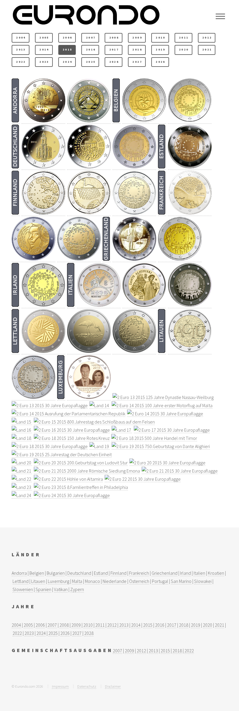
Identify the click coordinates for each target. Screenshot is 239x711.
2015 (67, 49)
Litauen (38, 581)
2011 (184, 37)
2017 (114, 49)
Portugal (160, 581)
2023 (44, 62)
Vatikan (61, 589)
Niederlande (114, 581)
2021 (207, 49)
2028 (160, 62)
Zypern (77, 589)
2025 (91, 62)
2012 (207, 37)
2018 (137, 49)
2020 (184, 49)
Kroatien (216, 573)
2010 (160, 37)
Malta (77, 581)
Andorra (19, 573)
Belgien (36, 573)
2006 (67, 37)
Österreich (139, 581)
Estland (101, 573)
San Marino (181, 581)
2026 (114, 62)
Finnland (118, 573)
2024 (67, 62)
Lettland (21, 581)
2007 (91, 37)
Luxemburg (58, 581)
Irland (185, 573)
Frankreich (139, 573)
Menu (220, 16)
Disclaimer (113, 686)
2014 (44, 49)
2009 (137, 37)
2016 (91, 49)
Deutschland (79, 573)
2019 (160, 49)
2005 (44, 37)
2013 (21, 49)
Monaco (92, 581)
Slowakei (203, 581)
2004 (21, 37)
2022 (21, 62)
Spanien (43, 589)
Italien (199, 573)
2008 (114, 37)
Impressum (60, 686)
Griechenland (165, 573)
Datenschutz (86, 686)
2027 (137, 62)
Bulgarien (56, 573)
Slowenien (23, 589)
